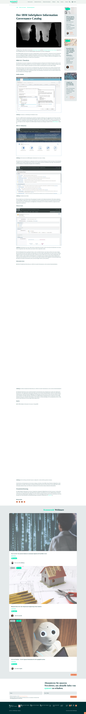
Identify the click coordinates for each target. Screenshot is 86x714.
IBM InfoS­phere (56, 121)
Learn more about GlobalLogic (71, 710)
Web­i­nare (53, 1)
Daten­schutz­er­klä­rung (56, 705)
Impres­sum (67, 705)
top (85, 713)
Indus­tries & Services (37, 1)
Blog (58, 1)
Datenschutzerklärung (23, 696)
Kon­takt (66, 1)
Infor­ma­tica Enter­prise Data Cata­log (49, 50)
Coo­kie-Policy (62, 705)
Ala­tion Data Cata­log (36, 50)
